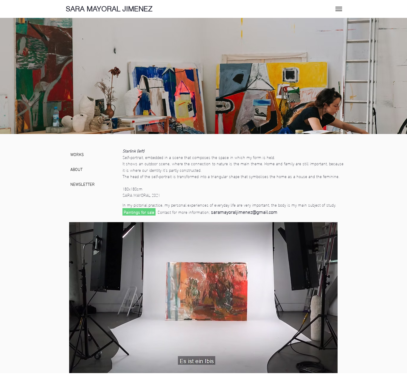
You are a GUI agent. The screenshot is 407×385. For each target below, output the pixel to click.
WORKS (77, 155)
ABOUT (76, 169)
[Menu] (338, 8)
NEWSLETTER (82, 184)
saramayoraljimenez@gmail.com (244, 211)
